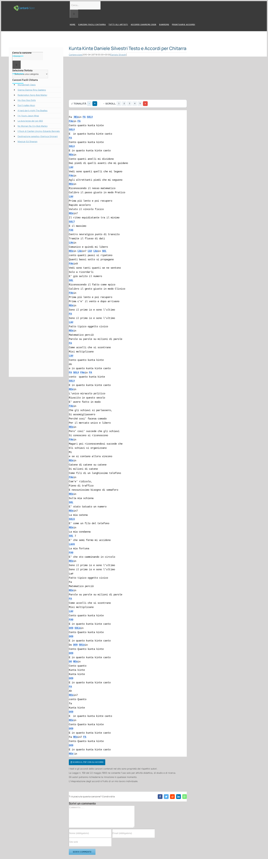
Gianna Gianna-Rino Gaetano (32, 90)
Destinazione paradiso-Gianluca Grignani (38, 136)
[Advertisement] (128, 77)
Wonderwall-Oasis (27, 84)
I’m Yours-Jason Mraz (28, 115)
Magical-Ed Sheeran (27, 141)
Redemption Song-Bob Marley (32, 95)
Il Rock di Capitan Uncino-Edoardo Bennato (39, 131)
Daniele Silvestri (118, 54)
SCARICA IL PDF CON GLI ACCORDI (87, 762)
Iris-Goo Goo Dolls (27, 100)
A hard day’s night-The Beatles (32, 110)
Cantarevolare (75, 54)
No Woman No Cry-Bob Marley (33, 126)
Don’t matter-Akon (26, 105)
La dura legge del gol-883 (30, 121)
